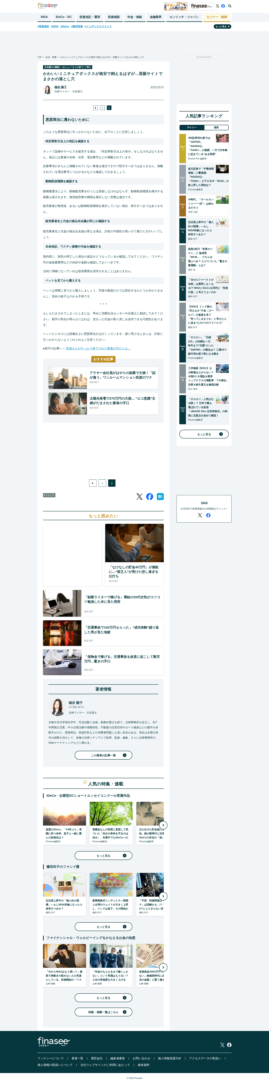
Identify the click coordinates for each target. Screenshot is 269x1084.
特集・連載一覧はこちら (103, 1012)
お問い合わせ (141, 1058)
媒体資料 (144, 1064)
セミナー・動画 (217, 16)
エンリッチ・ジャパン (184, 16)
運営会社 (97, 1058)
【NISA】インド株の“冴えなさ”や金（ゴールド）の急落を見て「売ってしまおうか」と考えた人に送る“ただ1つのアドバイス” (207, 314)
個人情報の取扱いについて (55, 1064)
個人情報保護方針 (169, 1058)
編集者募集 (117, 1058)
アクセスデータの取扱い (205, 1058)
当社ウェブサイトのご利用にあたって (105, 1064)
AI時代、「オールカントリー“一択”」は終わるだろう (201, 203)
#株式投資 (77, 26)
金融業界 (156, 16)
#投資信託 (43, 26)
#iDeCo (64, 26)
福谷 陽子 (60, 87)
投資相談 (114, 16)
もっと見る (103, 855)
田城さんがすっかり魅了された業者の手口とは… (98, 348)
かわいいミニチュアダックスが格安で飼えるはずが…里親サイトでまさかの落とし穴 (102, 57)
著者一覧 (77, 1058)
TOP (40, 57)
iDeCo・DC (64, 16)
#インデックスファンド (98, 26)
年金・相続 (134, 16)
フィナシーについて (51, 1058)
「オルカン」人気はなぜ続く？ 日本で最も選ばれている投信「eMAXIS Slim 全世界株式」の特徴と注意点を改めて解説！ (207, 407)
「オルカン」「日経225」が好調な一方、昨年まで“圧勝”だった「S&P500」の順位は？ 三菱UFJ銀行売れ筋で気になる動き (207, 345)
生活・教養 (51, 57)
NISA (44, 16)
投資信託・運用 (90, 16)
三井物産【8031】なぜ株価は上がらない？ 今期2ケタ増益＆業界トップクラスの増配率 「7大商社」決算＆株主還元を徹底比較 (208, 376)
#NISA (55, 26)
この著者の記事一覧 (103, 755)
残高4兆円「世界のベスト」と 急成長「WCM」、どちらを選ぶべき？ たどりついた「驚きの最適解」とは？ (207, 257)
